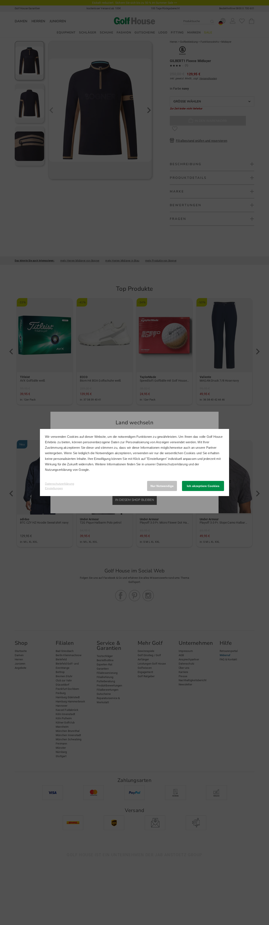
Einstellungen (54, 488)
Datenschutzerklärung (172, 464)
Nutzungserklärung (58, 469)
